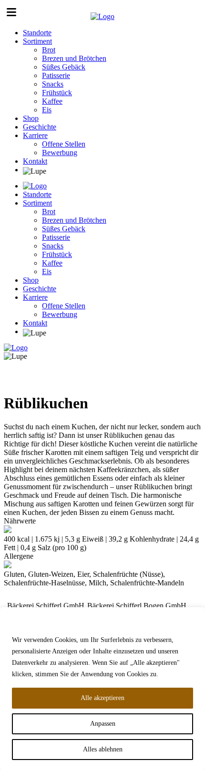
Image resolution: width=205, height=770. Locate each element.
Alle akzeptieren (102, 697)
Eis (46, 110)
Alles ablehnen (103, 749)
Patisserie (56, 75)
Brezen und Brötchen (74, 58)
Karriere (35, 135)
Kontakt (35, 161)
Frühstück (57, 93)
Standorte (37, 33)
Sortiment (37, 41)
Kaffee (52, 101)
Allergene (18, 556)
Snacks (52, 84)
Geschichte (39, 127)
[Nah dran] (195, 615)
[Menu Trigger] (11, 12)
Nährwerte (20, 521)
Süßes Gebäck (63, 67)
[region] (102, 688)
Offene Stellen (63, 144)
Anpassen (102, 723)
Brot (48, 50)
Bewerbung (59, 152)
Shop (31, 118)
